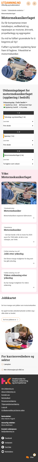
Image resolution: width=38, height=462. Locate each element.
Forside (4, 10)
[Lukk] (34, 454)
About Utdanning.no (8, 392)
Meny (34, 3)
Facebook (8, 438)
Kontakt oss (5, 395)
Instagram (8, 443)
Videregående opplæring (15, 10)
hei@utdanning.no (7, 431)
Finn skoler (7, 126)
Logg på (4, 407)
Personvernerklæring (8, 401)
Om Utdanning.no (7, 389)
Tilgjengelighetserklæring (10, 404)
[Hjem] (11, 3)
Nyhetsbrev (9, 452)
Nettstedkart (5, 398)
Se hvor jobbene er (9, 320)
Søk (28, 3)
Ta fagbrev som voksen (11, 164)
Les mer (6, 121)
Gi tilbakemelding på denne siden (13, 410)
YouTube (8, 447)
